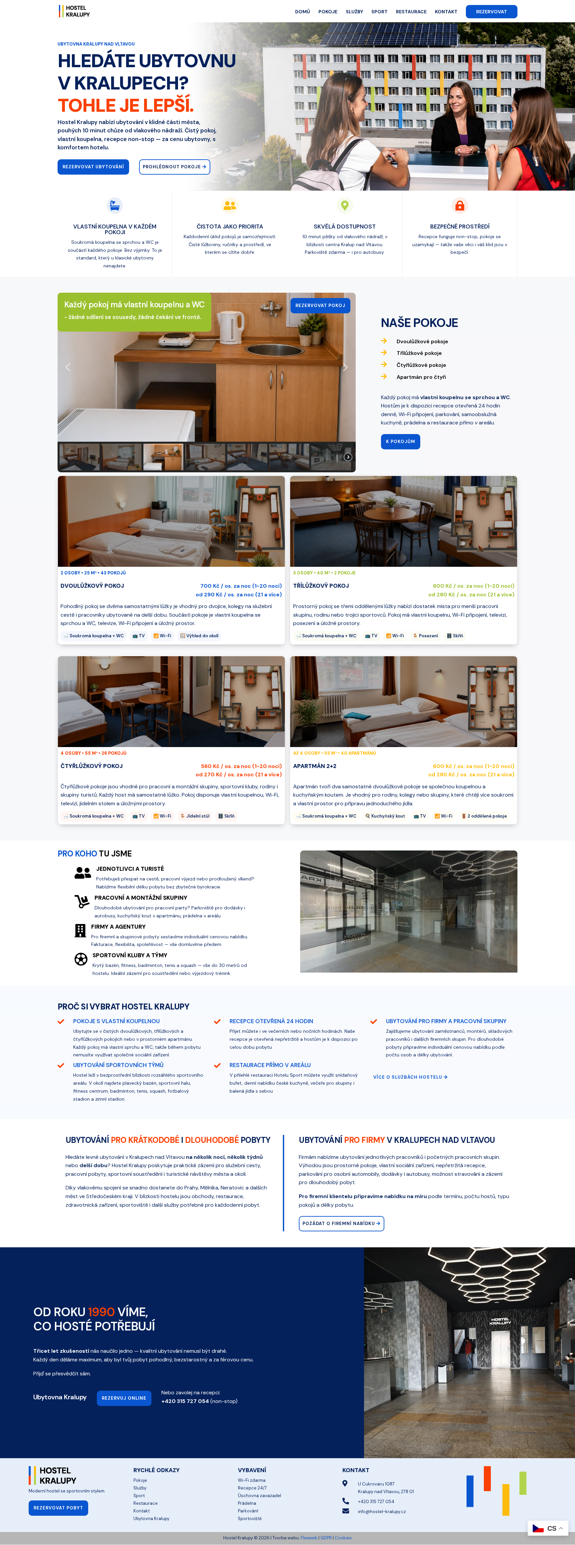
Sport (379, 12)
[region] (207, 382)
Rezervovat (491, 12)
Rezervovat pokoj (320, 305)
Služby (354, 12)
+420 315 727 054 (185, 1401)
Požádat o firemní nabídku (338, 1223)
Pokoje (327, 12)
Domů (302, 12)
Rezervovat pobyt (58, 1508)
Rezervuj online (124, 1398)
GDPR (326, 1538)
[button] (68, 367)
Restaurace (411, 12)
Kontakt (446, 12)
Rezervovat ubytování (93, 167)
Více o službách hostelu (407, 1077)
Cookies (343, 1538)
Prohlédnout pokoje (172, 167)
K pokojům (400, 441)
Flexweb (309, 1538)
